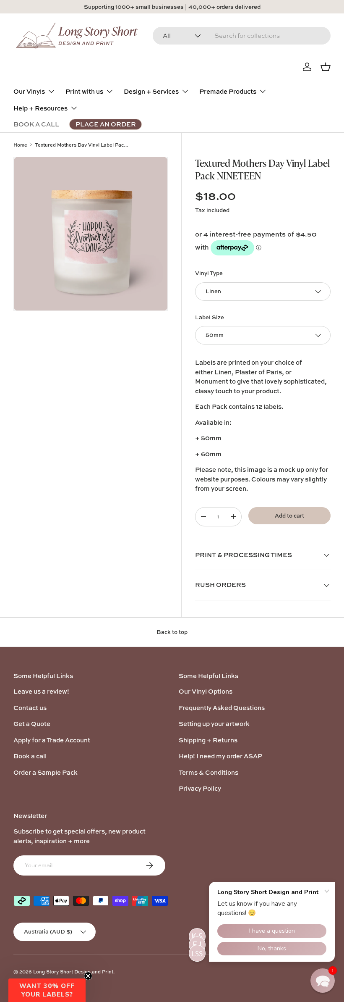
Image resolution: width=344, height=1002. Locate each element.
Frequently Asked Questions (222, 707)
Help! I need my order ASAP (220, 756)
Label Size (209, 317)
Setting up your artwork (214, 723)
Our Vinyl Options (205, 691)
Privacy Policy (200, 788)
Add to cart (289, 515)
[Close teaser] (88, 976)
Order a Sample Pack (45, 772)
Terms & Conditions (208, 772)
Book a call (30, 756)
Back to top (172, 632)
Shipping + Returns (208, 740)
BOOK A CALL (36, 124)
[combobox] (242, 36)
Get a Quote (31, 723)
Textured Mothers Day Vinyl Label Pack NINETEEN (82, 144)
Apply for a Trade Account (51, 740)
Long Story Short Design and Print (73, 971)
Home (20, 144)
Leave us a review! (41, 691)
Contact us (30, 707)
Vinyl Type (209, 273)
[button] (47, 990)
